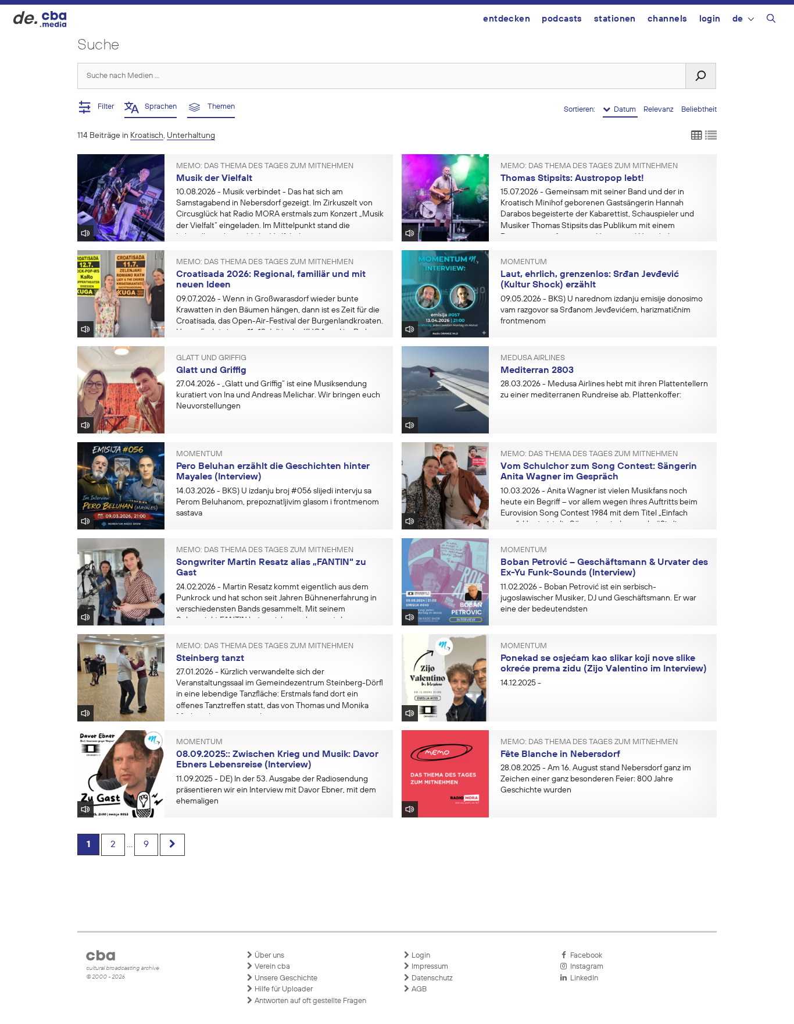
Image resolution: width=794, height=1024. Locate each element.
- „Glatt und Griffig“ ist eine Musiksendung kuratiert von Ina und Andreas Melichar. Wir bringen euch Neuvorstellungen (278, 395)
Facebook (584, 955)
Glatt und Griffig (211, 358)
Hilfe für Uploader (283, 989)
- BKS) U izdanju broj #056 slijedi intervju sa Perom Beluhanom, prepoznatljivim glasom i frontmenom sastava (277, 502)
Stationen (615, 19)
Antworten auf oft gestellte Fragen (309, 1001)
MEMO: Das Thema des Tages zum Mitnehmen (264, 166)
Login (710, 19)
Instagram (585, 966)
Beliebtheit (699, 109)
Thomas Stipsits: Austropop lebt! (572, 178)
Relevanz (659, 109)
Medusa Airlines (532, 358)
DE (737, 19)
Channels (668, 19)
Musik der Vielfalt (214, 178)
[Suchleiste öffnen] (771, 20)
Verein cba (271, 966)
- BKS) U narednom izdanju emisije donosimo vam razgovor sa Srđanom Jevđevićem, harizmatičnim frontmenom (601, 310)
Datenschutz (431, 978)
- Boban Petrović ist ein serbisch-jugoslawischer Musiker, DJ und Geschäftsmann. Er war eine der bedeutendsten (598, 598)
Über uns (268, 955)
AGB (418, 989)
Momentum (523, 262)
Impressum (429, 966)
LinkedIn (582, 978)
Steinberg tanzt (210, 658)
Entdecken (506, 19)
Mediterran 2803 (537, 370)
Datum (624, 109)
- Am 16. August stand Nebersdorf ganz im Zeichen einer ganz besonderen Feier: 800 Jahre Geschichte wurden (595, 779)
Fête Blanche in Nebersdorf (560, 754)
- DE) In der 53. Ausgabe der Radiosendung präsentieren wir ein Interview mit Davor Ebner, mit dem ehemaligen (276, 790)
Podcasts (562, 19)
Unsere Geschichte (285, 978)
